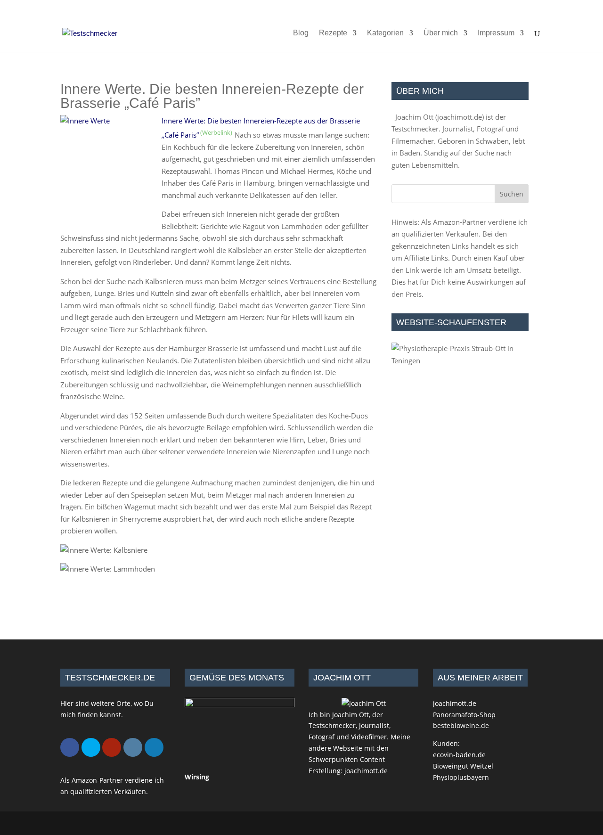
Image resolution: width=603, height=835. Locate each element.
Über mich (441, 33)
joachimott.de (459, 117)
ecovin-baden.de (459, 754)
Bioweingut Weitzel (463, 765)
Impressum (496, 33)
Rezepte (333, 33)
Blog (301, 33)
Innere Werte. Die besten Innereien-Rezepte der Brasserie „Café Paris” (212, 96)
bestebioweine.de (461, 725)
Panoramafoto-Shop (464, 714)
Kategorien (385, 33)
